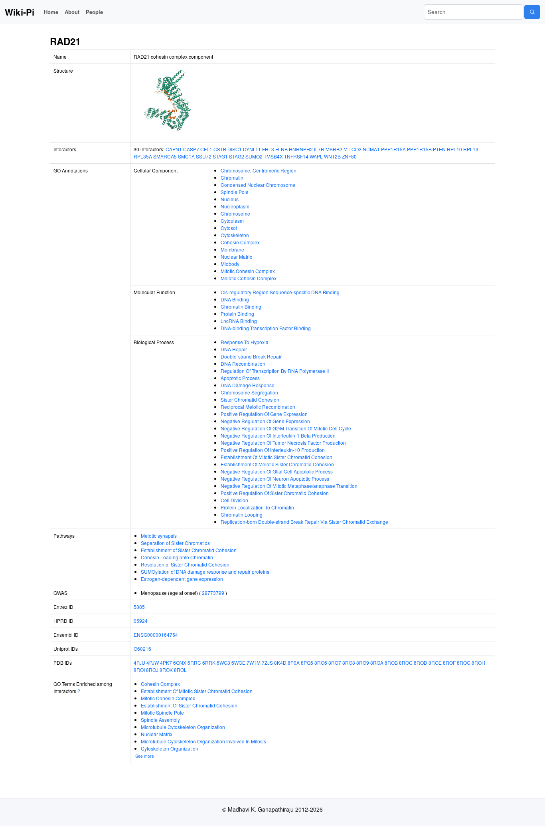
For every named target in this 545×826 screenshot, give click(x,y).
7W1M (254, 662)
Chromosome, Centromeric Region (258, 170)
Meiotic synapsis (159, 535)
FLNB (281, 149)
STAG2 (236, 156)
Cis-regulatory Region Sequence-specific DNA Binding (280, 292)
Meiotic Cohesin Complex (248, 278)
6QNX (179, 662)
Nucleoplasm (235, 206)
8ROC (406, 662)
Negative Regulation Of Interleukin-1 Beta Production (278, 435)
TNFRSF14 (296, 156)
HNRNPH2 (301, 149)
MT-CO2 (352, 149)
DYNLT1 (252, 149)
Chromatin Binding (241, 306)
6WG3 (223, 662)
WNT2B (332, 156)
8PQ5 (307, 662)
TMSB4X (273, 156)
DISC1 (234, 149)
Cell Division (234, 500)
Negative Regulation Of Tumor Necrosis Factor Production (283, 442)
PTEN (439, 149)
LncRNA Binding (239, 320)
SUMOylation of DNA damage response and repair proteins (205, 571)
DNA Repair (234, 349)
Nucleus (230, 199)
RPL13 (470, 149)
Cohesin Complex (240, 242)
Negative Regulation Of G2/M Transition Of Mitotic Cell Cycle (286, 428)
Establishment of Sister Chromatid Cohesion (189, 550)
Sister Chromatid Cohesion (250, 399)
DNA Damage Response (247, 385)
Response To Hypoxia (245, 342)
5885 (139, 606)
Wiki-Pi (19, 12)
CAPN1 (174, 149)
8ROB (391, 662)
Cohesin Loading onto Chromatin (177, 557)
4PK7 (166, 662)
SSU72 (203, 156)
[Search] (532, 12)
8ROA (376, 662)
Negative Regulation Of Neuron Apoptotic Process (275, 478)
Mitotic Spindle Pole (162, 712)
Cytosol (229, 227)
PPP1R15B (419, 149)
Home (51, 12)
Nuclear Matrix (236, 256)
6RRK (208, 662)
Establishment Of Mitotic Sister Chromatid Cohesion (276, 457)
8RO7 (334, 662)
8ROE (435, 662)
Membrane (232, 249)
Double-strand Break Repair (251, 356)
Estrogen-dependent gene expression (182, 578)
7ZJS (267, 662)
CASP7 (191, 149)
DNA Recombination (243, 363)
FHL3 (268, 149)
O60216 (142, 648)
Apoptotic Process (240, 377)
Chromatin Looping (242, 514)
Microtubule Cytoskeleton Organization (183, 726)
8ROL (180, 669)
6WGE (238, 662)
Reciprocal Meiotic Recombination (258, 406)
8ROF (449, 662)
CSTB (219, 149)
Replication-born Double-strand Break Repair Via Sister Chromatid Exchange (304, 521)
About (72, 12)
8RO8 (348, 662)
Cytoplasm (232, 220)
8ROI (139, 669)
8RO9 (362, 662)
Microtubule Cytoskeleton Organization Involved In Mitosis (203, 741)
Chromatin (232, 177)
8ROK (166, 669)
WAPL (316, 156)
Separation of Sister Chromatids (175, 542)
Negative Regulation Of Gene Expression (265, 421)
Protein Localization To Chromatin (257, 507)
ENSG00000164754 (156, 634)
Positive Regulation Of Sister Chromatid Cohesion (275, 492)
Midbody (230, 263)
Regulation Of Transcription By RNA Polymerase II (275, 370)
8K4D (280, 662)
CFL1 (206, 149)
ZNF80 (349, 156)
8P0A (294, 662)
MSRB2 (334, 149)
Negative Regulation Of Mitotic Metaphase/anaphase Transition (289, 485)
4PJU (139, 662)
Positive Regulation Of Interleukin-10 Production (273, 449)
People (94, 12)
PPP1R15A (393, 149)
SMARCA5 (165, 156)
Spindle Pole (235, 191)
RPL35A (143, 156)
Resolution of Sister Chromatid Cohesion (185, 564)
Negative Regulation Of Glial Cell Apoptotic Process (277, 471)
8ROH (478, 662)
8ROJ (152, 669)
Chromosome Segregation (249, 392)
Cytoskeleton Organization (169, 748)
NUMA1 (371, 149)
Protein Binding (237, 313)
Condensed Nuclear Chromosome (258, 184)
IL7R (319, 149)
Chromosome (235, 213)
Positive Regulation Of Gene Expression (264, 413)
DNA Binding (235, 299)
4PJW (152, 662)
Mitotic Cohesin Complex (248, 270)
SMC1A (186, 156)
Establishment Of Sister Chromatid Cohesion (189, 705)
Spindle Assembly (160, 719)
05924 (141, 620)
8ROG (463, 662)
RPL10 (454, 149)
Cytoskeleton (235, 235)
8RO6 (320, 662)
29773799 (213, 592)
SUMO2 (254, 156)
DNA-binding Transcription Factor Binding (266, 328)
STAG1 (220, 156)
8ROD (420, 662)
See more (144, 756)
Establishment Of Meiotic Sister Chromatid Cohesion (277, 464)
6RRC (194, 662)
